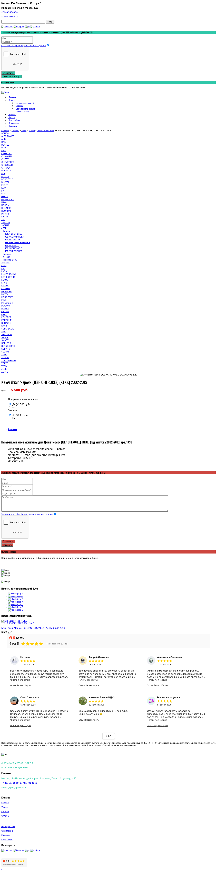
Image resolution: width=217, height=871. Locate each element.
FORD (4, 194)
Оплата (12, 117)
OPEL (4, 314)
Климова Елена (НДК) (102, 697)
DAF (3, 173)
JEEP (23, 130)
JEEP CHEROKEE (45, 130)
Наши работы (14, 120)
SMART (4, 340)
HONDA (5, 205)
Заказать (7, 545)
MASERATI (6, 291)
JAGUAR (5, 225)
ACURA (5, 133)
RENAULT (6, 323)
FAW (3, 188)
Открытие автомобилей (25, 108)
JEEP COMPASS (12, 240)
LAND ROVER (8, 277)
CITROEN (6, 168)
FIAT (3, 191)
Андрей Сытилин (99, 657)
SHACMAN (6, 334)
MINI (3, 300)
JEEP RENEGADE (13, 248)
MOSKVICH (6, 306)
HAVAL (4, 202)
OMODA (5, 311)
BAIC (3, 142)
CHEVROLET (7, 162)
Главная (12, 97)
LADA (4, 271)
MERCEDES (7, 297)
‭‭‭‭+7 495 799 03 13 (28, 783)
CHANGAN (6, 156)
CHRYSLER (7, 165)
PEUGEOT (6, 317)
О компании (14, 123)
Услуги (12, 100)
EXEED (4, 185)
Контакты (13, 125)
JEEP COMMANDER (14, 237)
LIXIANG (5, 286)
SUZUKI (5, 352)
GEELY (4, 196)
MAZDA (4, 294)
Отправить (8, 73)
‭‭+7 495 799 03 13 (9, 17)
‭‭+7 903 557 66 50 (9, 12)
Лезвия (6, 257)
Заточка (19, 105)
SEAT (3, 332)
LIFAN (4, 283)
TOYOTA (5, 357)
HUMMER (6, 208)
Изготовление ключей (25, 102)
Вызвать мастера (12, 76)
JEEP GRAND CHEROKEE (17, 242)
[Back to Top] (1, 868)
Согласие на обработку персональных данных (23, 45)
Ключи (32, 130)
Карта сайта (7, 840)
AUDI (3, 139)
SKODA (4, 337)
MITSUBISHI (7, 303)
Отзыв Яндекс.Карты (20, 685)
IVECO (4, 217)
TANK (4, 355)
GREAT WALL (7, 199)
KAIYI (3, 265)
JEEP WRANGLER (13, 251)
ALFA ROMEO (7, 136)
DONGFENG (7, 179)
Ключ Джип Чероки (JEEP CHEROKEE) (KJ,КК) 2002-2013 (33, 628)
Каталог (12, 114)
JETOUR (5, 263)
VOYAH (4, 366)
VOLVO (4, 363)
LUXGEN (5, 288)
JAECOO (5, 222)
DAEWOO (6, 171)
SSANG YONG (8, 346)
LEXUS (4, 280)
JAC (3, 219)
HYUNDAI (6, 211)
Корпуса (7, 254)
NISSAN (5, 309)
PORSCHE (6, 320)
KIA (3, 268)
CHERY (5, 159)
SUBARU (5, 349)
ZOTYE (4, 372)
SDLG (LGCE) (7, 329)
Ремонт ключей (22, 111)
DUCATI (5, 182)
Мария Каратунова (168, 697)
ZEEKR (4, 369)
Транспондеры (10, 260)
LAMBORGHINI (8, 274)
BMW (3, 148)
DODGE (5, 176)
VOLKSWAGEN (8, 360)
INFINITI (5, 214)
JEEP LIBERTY (12, 245)
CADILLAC (6, 153)
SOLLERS (6, 343)
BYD (3, 150)
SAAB (4, 326)
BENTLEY (6, 145)
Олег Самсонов (29, 697)
